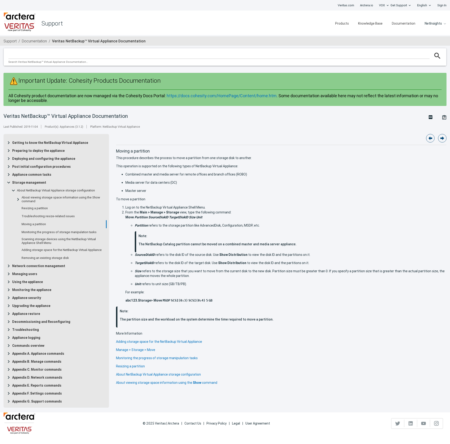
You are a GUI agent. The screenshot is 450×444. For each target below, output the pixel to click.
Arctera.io (366, 5)
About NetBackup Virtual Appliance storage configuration (56, 190)
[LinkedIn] (410, 423)
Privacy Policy (216, 423)
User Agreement (257, 423)
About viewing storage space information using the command (166, 383)
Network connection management (38, 266)
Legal (236, 423)
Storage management (29, 182)
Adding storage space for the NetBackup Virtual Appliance (62, 250)
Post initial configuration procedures (41, 166)
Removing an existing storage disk (45, 258)
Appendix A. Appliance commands (38, 353)
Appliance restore (26, 314)
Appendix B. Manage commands (36, 361)
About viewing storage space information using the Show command (61, 199)
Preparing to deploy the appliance (38, 151)
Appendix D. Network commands (37, 377)
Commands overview (28, 345)
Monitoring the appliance (31, 290)
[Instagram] (436, 423)
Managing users (24, 274)
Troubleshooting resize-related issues (48, 216)
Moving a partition (34, 224)
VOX (382, 5)
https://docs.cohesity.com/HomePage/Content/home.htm (222, 95)
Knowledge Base (370, 23)
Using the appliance (27, 282)
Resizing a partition (35, 208)
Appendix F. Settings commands (37, 393)
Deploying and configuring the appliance (43, 158)
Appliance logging (26, 338)
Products (342, 23)
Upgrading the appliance (31, 306)
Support (10, 41)
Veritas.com (346, 5)
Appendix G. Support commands (37, 401)
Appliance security (26, 298)
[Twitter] (397, 423)
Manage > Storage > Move (135, 350)
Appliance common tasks (31, 174)
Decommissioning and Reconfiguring (41, 322)
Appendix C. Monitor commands (37, 369)
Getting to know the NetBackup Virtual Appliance (50, 143)
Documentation (403, 23)
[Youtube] (423, 423)
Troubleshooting (25, 330)
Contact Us (192, 423)
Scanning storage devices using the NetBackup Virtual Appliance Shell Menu (59, 241)
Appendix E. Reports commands (36, 385)
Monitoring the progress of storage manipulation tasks (59, 232)
